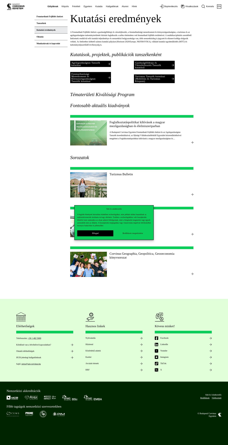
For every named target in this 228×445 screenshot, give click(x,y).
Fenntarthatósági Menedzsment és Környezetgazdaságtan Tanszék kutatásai (83, 77)
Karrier (88, 357)
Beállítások (205, 398)
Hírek (134, 6)
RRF (88, 370)
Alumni (125, 6)
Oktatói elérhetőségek (25, 351)
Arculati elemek (92, 363)
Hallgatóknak (112, 6)
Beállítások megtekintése (133, 233)
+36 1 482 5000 (34, 338)
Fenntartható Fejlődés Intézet (50, 16)
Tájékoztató (216, 398)
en (219, 6)
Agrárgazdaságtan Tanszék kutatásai (85, 63)
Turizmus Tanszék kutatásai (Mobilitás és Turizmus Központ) (150, 78)
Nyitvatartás (91, 338)
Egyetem (88, 6)
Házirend (89, 344)
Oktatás (40, 37)
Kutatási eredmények (46, 30)
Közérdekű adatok (93, 351)
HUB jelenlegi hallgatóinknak (28, 357)
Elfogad (95, 233)
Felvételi (76, 6)
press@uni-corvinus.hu (31, 364)
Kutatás (99, 6)
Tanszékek (41, 23)
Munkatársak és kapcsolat (48, 43)
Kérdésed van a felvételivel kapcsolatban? (33, 345)
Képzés (65, 6)
